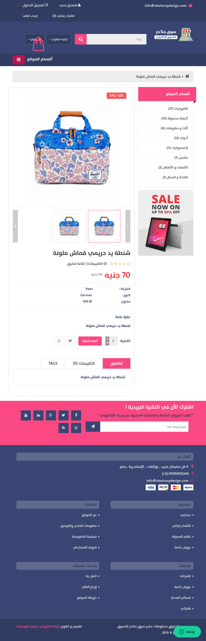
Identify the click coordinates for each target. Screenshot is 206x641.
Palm (89, 289)
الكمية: (125, 341)
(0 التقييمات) (97, 264)
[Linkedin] (38, 415)
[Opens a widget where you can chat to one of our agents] (187, 632)
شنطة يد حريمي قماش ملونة (158, 76)
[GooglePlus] (51, 415)
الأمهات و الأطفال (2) (173, 167)
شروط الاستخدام (85, 547)
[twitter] (64, 415)
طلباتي (186, 608)
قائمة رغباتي (181, 526)
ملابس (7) (181, 157)
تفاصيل (116, 363)
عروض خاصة (182, 547)
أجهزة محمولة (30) (174, 118)
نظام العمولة (181, 536)
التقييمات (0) (84, 363)
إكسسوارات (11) (177, 148)
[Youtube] (26, 415)
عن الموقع (89, 515)
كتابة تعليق (76, 264)
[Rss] (64, 428)
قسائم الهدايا (181, 598)
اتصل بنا (91, 576)
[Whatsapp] (76, 428)
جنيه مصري (59, 39)
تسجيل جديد (68, 5)
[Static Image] (165, 223)
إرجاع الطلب (89, 587)
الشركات (185, 576)
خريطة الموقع (87, 598)
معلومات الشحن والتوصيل (78, 526)
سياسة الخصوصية (84, 536)
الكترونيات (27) (178, 108)
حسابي (185, 515)
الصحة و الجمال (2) (175, 177)
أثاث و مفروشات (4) (174, 128)
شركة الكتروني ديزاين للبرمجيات (38, 626)
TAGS (53, 363)
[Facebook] (76, 415)
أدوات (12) (181, 138)
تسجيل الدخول (34, 5)
